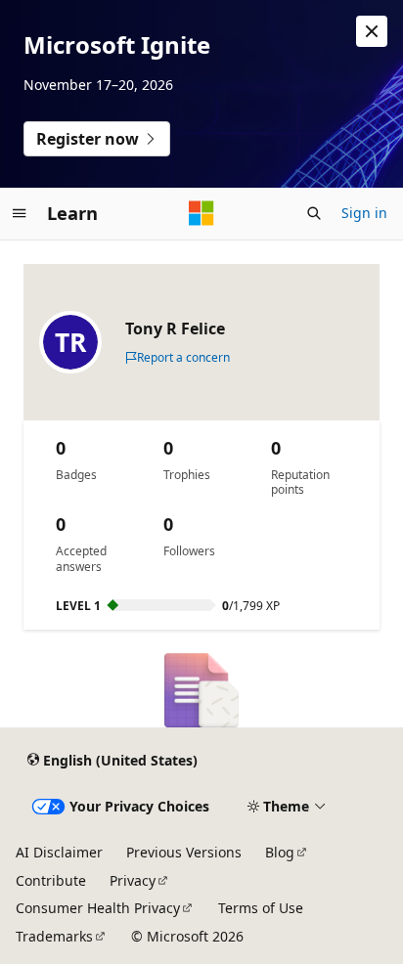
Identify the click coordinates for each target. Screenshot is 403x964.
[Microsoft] (201, 213)
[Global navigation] (19, 213)
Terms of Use (260, 907)
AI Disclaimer (59, 852)
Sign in (364, 212)
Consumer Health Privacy (98, 907)
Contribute (51, 880)
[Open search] (314, 213)
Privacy (133, 880)
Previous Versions (184, 852)
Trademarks (54, 936)
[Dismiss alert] (371, 31)
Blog (279, 852)
